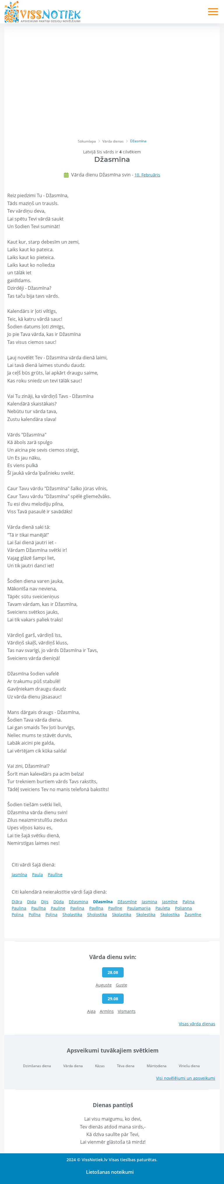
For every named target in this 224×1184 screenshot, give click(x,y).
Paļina (189, 901)
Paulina (19, 908)
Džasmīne (127, 901)
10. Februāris (147, 175)
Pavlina (77, 908)
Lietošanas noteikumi (110, 1172)
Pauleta (162, 908)
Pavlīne (115, 908)
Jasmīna (19, 874)
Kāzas (100, 1065)
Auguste (104, 985)
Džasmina (78, 901)
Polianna (183, 908)
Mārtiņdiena (157, 1065)
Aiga (91, 1011)
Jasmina (149, 901)
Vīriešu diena (189, 1065)
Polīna (35, 914)
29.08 (113, 998)
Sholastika (72, 914)
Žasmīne (193, 914)
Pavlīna (96, 908)
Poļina (51, 914)
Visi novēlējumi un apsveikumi (185, 1078)
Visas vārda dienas (197, 1024)
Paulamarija (138, 908)
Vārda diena (73, 1065)
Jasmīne (170, 901)
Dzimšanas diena (37, 1065)
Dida (31, 901)
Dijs (44, 901)
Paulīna (38, 908)
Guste (121, 985)
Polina (18, 914)
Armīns (107, 1011)
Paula (37, 874)
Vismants (127, 1011)
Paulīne (55, 874)
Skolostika (170, 914)
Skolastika (121, 914)
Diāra (17, 901)
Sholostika (97, 914)
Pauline (58, 908)
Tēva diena (125, 1065)
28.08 (113, 972)
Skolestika (145, 914)
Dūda (58, 901)
